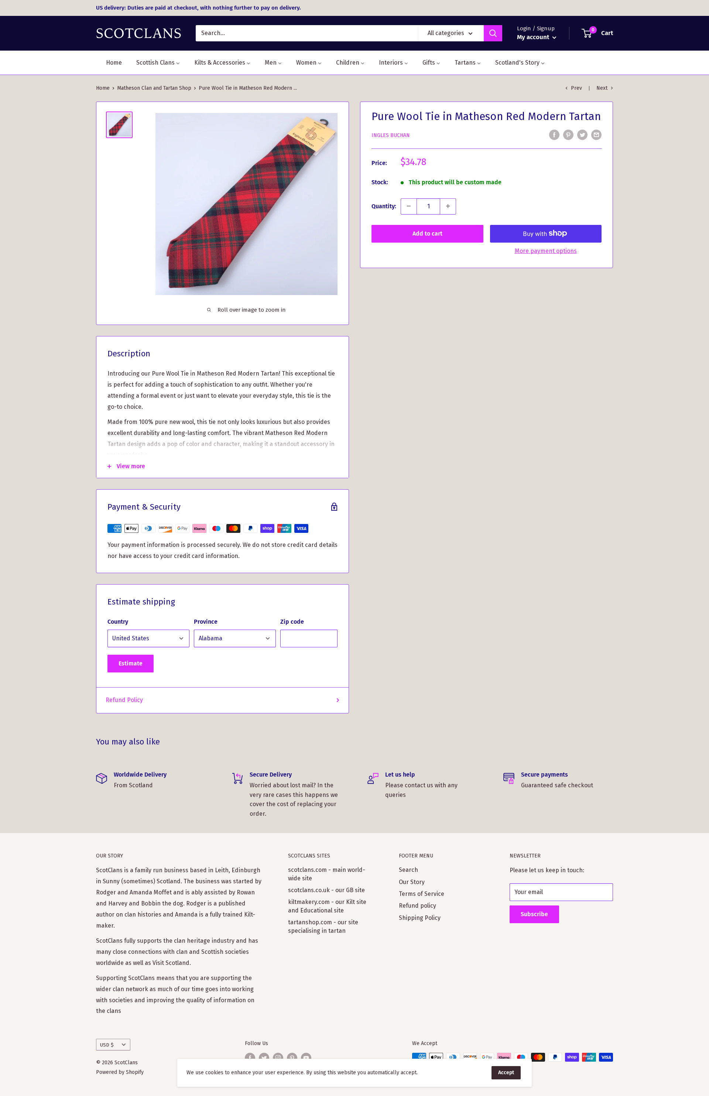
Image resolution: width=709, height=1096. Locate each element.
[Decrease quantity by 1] (409, 206)
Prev (576, 88)
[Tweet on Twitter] (582, 134)
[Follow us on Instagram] (278, 1058)
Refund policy (417, 905)
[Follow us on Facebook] (250, 1058)
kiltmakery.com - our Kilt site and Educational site (327, 906)
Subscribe (534, 914)
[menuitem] (109, 62)
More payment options (546, 250)
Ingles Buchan (390, 135)
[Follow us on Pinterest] (292, 1058)
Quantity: (383, 205)
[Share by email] (596, 134)
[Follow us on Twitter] (264, 1058)
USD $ (107, 1045)
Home (103, 88)
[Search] (493, 33)
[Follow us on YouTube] (306, 1058)
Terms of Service (421, 893)
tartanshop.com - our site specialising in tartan (323, 926)
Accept (506, 1072)
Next (601, 88)
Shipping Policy (420, 917)
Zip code (292, 621)
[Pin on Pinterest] (568, 134)
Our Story (412, 882)
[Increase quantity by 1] (448, 206)
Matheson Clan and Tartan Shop (154, 88)
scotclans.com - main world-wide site (326, 873)
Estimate (131, 663)
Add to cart (427, 233)
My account (534, 37)
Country (117, 621)
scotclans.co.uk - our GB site (326, 890)
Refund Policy (124, 699)
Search (408, 869)
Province (206, 621)
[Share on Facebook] (554, 134)
